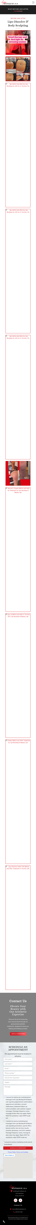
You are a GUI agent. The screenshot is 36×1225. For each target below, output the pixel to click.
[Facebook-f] (20, 1200)
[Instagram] (15, 1200)
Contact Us (22, 1219)
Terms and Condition (22, 1152)
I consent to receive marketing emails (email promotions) (18, 1143)
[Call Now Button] (4, 1221)
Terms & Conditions (17, 1219)
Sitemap (26, 1219)
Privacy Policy (12, 1152)
